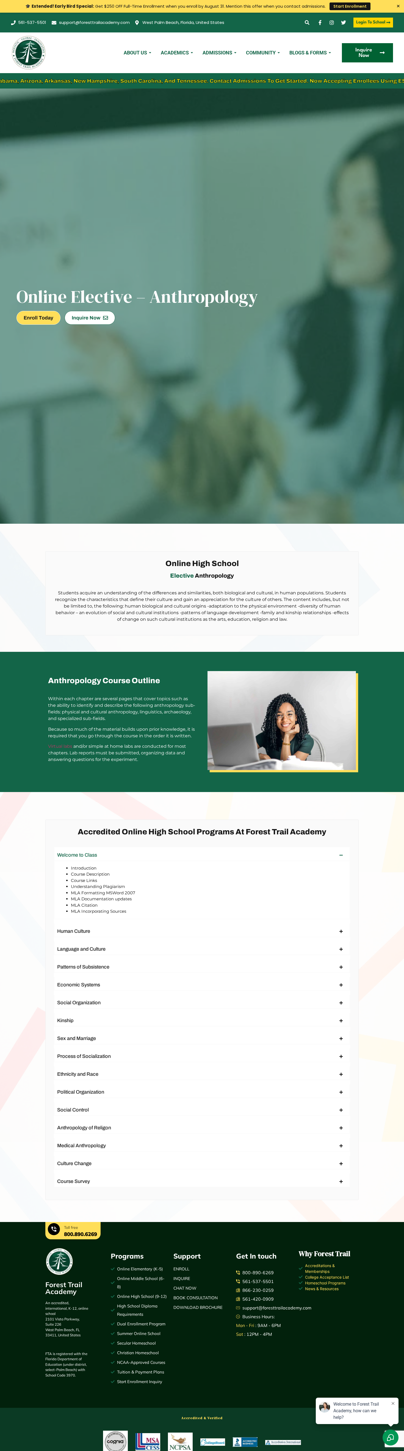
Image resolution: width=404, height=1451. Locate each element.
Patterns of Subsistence (83, 967)
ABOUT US (135, 53)
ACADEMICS (175, 53)
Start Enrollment (350, 6)
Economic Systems (78, 984)
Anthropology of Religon (84, 1127)
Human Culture (73, 931)
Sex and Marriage (76, 1038)
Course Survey (73, 1181)
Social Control (73, 1110)
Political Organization (80, 1092)
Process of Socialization (84, 1056)
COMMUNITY (261, 53)
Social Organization (79, 1002)
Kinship (65, 1020)
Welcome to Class (77, 855)
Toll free (71, 1227)
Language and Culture (81, 949)
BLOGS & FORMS (308, 53)
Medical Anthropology (81, 1145)
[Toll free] (54, 1230)
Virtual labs (60, 746)
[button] (307, 22)
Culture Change (74, 1163)
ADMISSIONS (217, 53)
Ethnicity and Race (77, 1074)
